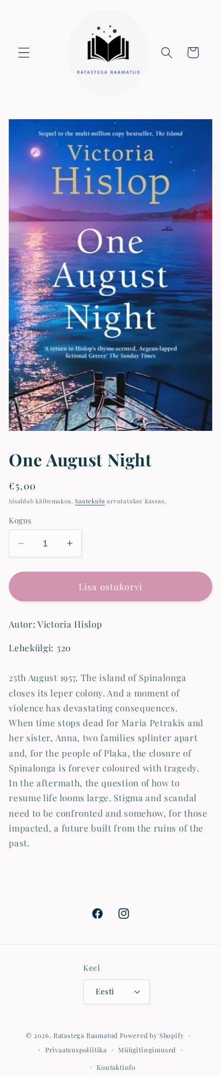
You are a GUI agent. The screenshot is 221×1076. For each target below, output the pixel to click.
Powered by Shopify (152, 1035)
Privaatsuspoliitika (76, 1049)
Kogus (20, 520)
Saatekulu (90, 501)
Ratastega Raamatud (85, 1035)
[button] (24, 53)
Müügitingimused (147, 1049)
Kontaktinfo (116, 1067)
